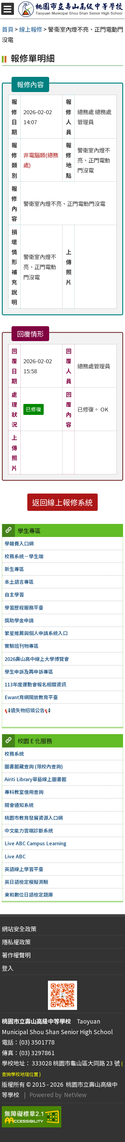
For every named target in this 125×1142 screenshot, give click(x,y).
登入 (7, 968)
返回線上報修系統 (62, 502)
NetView (75, 1094)
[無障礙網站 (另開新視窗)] (62, 1116)
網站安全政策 (19, 929)
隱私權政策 (16, 942)
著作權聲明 (16, 955)
